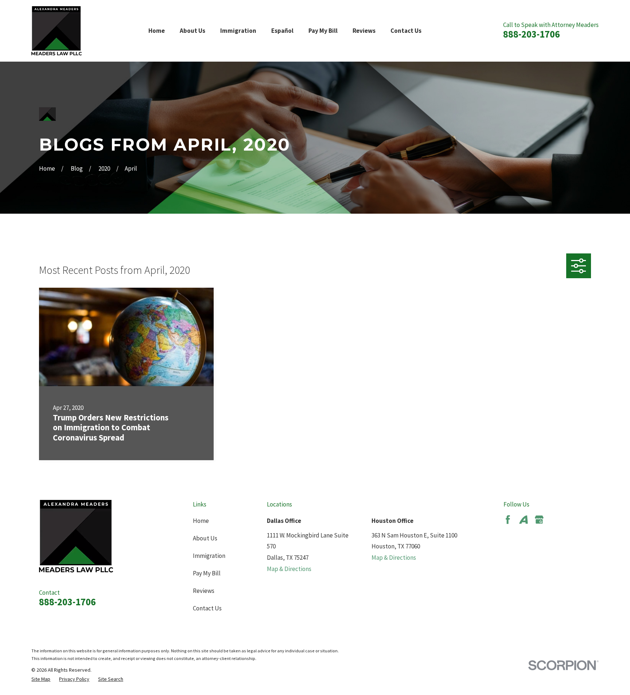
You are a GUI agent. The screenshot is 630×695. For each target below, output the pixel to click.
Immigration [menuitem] (238, 31)
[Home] (56, 30)
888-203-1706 (531, 34)
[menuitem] (40, 679)
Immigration (209, 556)
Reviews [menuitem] (364, 31)
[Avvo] (523, 519)
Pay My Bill (207, 573)
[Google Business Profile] (539, 519)
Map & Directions (289, 569)
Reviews (203, 591)
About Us (205, 538)
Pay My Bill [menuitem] (323, 31)
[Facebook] (507, 519)
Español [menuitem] (282, 31)
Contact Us (207, 608)
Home (201, 521)
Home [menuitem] (156, 31)
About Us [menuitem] (192, 31)
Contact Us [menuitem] (405, 31)
